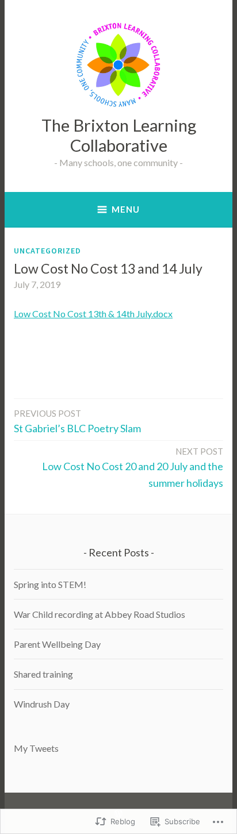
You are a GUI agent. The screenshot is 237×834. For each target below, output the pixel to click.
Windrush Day (42, 703)
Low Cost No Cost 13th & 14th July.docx (93, 313)
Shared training (43, 673)
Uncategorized (47, 250)
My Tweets (36, 748)
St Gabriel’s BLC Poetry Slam (77, 421)
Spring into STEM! (50, 584)
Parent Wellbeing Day (57, 644)
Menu (126, 209)
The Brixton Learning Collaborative (118, 135)
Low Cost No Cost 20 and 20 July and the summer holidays (132, 467)
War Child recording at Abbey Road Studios (99, 614)
